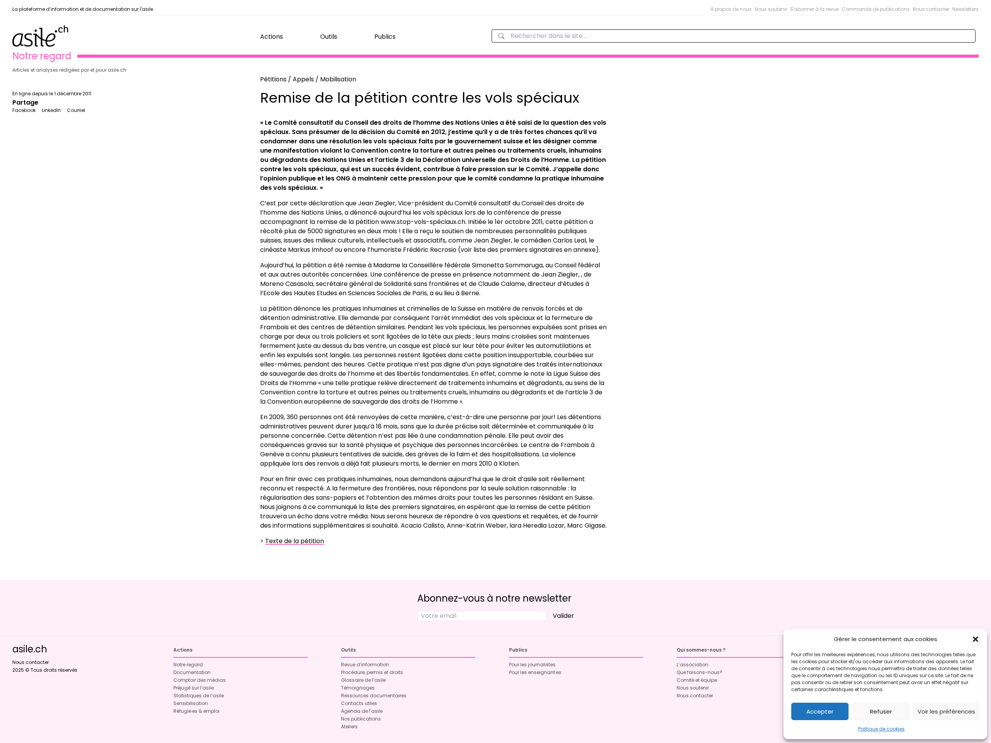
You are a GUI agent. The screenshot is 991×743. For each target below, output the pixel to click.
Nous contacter (931, 9)
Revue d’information (365, 664)
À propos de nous (731, 9)
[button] (975, 639)
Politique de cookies (881, 729)
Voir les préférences (946, 711)
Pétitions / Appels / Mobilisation (308, 79)
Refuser (881, 711)
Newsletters (965, 9)
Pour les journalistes (532, 664)
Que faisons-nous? (699, 672)
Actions (271, 36)
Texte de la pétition (294, 541)
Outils (328, 36)
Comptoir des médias (199, 680)
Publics (385, 36)
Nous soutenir (771, 9)
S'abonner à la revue (814, 9)
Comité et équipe (697, 680)
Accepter (819, 711)
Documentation (192, 672)
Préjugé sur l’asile (193, 688)
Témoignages (358, 688)
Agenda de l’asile (361, 711)
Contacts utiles (359, 703)
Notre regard (188, 664)
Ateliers (349, 726)
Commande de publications (876, 9)
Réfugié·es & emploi (196, 711)
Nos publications (361, 718)
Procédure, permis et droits (372, 672)
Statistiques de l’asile (198, 695)
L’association (692, 664)
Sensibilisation (190, 703)
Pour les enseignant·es (535, 672)
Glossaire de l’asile (363, 680)
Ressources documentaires (373, 695)
